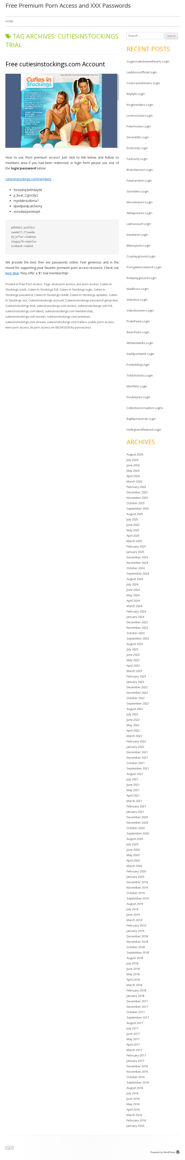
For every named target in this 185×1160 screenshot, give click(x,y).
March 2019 (134, 920)
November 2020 (137, 822)
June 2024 (133, 590)
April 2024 (133, 600)
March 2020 (134, 866)
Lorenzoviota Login (140, 115)
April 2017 (133, 1044)
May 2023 (133, 660)
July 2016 (132, 1093)
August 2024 (135, 579)
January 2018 (135, 996)
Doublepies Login (138, 397)
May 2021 (133, 790)
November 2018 (137, 942)
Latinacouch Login (139, 224)
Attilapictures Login (139, 213)
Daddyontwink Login (140, 354)
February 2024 (136, 611)
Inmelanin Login (137, 235)
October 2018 (136, 947)
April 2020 (133, 860)
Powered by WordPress (162, 1152)
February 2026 (136, 487)
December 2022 (137, 687)
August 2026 (135, 454)
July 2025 (132, 519)
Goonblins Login (138, 191)
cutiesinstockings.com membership (69, 311)
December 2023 (137, 622)
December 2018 (137, 936)
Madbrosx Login (137, 289)
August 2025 (135, 514)
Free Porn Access (30, 284)
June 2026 (133, 465)
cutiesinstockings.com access (56, 306)
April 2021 (133, 795)
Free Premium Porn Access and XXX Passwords (68, 5)
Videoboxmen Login (140, 310)
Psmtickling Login (138, 365)
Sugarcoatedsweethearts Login (148, 61)
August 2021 (135, 774)
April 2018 (133, 979)
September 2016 (138, 1082)
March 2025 (134, 541)
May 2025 (133, 530)
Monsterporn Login (140, 202)
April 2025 (133, 536)
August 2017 (135, 1023)
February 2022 (136, 741)
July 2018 (132, 963)
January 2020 (135, 877)
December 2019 (137, 882)
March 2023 (134, 671)
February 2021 (136, 806)
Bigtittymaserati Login (141, 419)
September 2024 (138, 573)
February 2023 (136, 676)
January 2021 (135, 812)
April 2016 (133, 1109)
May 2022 (133, 725)
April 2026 (133, 476)
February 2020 (136, 871)
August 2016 (135, 1088)
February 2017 (136, 1055)
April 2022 (133, 730)
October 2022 (136, 698)
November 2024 (137, 563)
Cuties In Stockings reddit (51, 295)
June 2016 (133, 1099)
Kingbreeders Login (140, 105)
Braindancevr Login (140, 170)
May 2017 (133, 1039)
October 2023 (136, 633)
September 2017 (138, 1017)
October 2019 (136, 893)
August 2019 (135, 904)
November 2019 (137, 887)
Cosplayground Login (141, 256)
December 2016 (137, 1066)
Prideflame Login (138, 321)
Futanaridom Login (139, 180)
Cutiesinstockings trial (20, 306)
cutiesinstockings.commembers (28, 179)
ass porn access (87, 284)
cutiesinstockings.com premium (68, 316)
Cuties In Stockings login (76, 289)
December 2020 (137, 817)
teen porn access (17, 327)
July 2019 (132, 909)
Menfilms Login (137, 386)
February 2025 (136, 546)
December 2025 (137, 492)
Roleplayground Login (141, 278)
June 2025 (133, 525)
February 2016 (136, 1120)
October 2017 (136, 1012)
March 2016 (134, 1115)
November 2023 (137, 628)
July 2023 (132, 649)
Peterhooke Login (139, 126)
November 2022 (137, 693)
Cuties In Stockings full (43, 289)
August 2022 (135, 709)
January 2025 (135, 552)
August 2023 (135, 644)
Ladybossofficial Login (142, 72)
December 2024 (137, 557)
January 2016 (135, 1126)
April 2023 (133, 665)
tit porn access (40, 327)
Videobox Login (137, 300)
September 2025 (138, 508)
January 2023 (135, 682)
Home (9, 21)
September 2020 (138, 833)
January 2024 (135, 617)
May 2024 (133, 595)
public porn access (101, 322)
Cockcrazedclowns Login (143, 83)
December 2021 (137, 752)
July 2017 (132, 1028)
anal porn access (63, 284)
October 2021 (136, 763)
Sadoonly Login (137, 159)
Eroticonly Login (137, 148)
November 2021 (137, 758)
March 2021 (134, 801)
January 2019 (135, 931)
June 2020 (133, 850)
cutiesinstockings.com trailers (67, 322)
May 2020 (133, 855)
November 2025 (137, 498)
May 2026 (133, 471)
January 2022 (135, 747)
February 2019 (136, 925)
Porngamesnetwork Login (144, 267)
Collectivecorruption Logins (145, 408)
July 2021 (132, 779)
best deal (12, 273)
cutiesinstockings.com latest (24, 311)
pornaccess (83, 327)
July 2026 (132, 460)
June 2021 (133, 785)
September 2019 (138, 898)
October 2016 (136, 1077)
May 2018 (133, 974)
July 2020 (132, 844)
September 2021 (138, 768)
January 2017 (135, 1061)
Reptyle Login (136, 94)
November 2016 (137, 1072)
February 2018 (136, 990)
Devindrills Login (138, 137)
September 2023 (138, 638)
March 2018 (134, 985)
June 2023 (133, 655)
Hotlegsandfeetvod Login (144, 429)
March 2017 (134, 1050)
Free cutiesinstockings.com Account (55, 64)
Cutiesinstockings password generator (91, 300)
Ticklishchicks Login (140, 375)
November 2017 (137, 1007)
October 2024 (136, 568)
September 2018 (138, 952)
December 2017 (137, 1001)
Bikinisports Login (138, 245)
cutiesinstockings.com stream (25, 322)
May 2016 (133, 1104)
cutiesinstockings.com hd (95, 306)
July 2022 (132, 714)
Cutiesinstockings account (46, 300)
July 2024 (132, 584)
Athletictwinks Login (140, 343)
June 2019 (133, 915)
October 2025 (136, 503)
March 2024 (134, 606)
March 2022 (134, 736)
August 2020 (135, 839)
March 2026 (134, 481)
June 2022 (133, 720)
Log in (9, 1147)
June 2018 (133, 969)
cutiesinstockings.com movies (25, 316)
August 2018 (135, 958)
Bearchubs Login (138, 332)
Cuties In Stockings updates (89, 295)
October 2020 (136, 828)
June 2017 (133, 1034)
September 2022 (138, 703)
